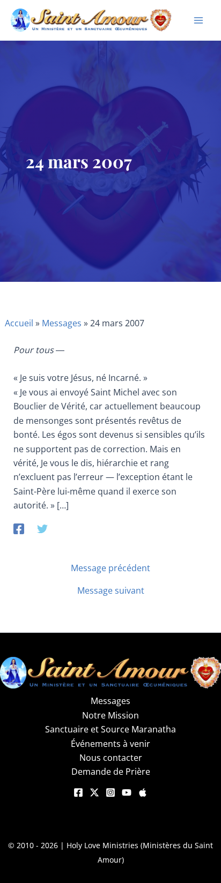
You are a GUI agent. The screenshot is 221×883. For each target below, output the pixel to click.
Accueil (19, 323)
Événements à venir (110, 744)
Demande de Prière (110, 771)
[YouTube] (126, 792)
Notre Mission (110, 715)
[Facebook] (18, 528)
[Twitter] (42, 528)
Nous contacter (110, 758)
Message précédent (110, 568)
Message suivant (110, 590)
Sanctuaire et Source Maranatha (110, 729)
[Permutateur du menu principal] (198, 20)
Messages (62, 323)
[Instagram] (110, 792)
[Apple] (143, 792)
